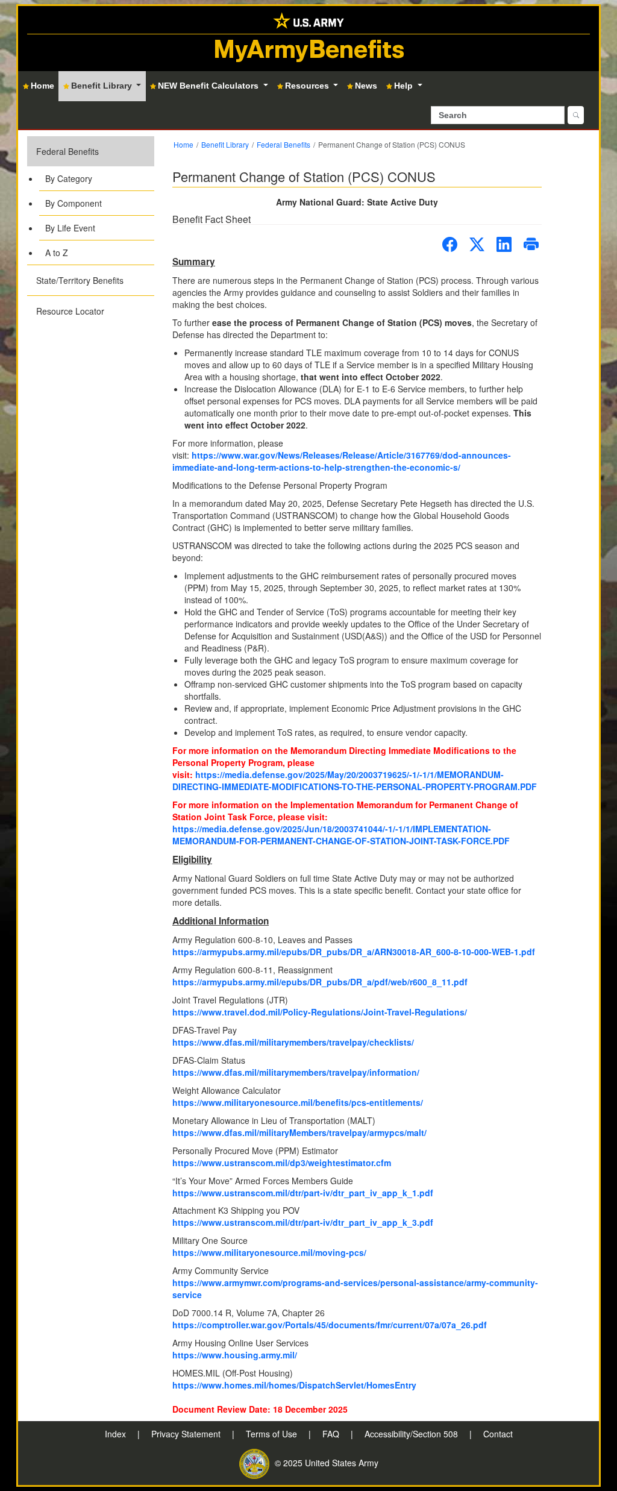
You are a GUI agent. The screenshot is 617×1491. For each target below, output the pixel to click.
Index (116, 1434)
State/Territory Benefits (80, 280)
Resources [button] (308, 85)
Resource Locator (70, 311)
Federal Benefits (67, 151)
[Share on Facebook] (449, 244)
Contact (498, 1434)
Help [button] (404, 85)
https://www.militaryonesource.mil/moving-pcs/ (269, 1252)
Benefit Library (225, 144)
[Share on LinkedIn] (504, 244)
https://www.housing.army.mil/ (234, 1355)
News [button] (366, 85)
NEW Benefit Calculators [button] (209, 85)
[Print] (531, 244)
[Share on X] (476, 244)
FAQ (332, 1434)
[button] (90, 200)
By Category (68, 178)
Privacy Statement (187, 1434)
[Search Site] (576, 115)
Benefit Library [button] (102, 85)
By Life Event (70, 228)
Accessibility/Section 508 (412, 1434)
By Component (73, 203)
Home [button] (42, 85)
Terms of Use (272, 1434)
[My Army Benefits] (308, 19)
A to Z (56, 252)
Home (183, 144)
